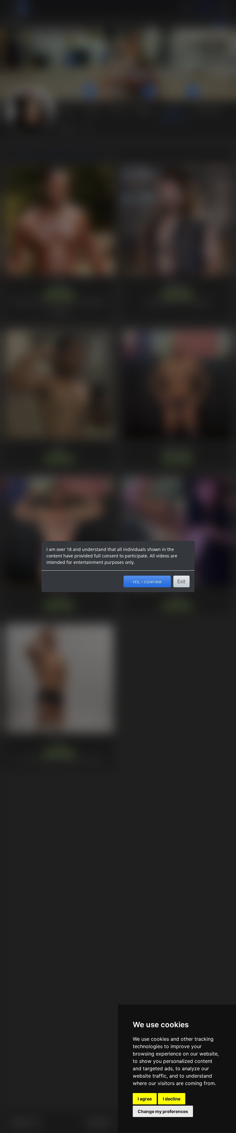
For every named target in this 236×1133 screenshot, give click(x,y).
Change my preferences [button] (163, 1111)
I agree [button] (145, 1098)
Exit (181, 581)
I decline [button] (171, 1098)
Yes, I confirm (147, 581)
